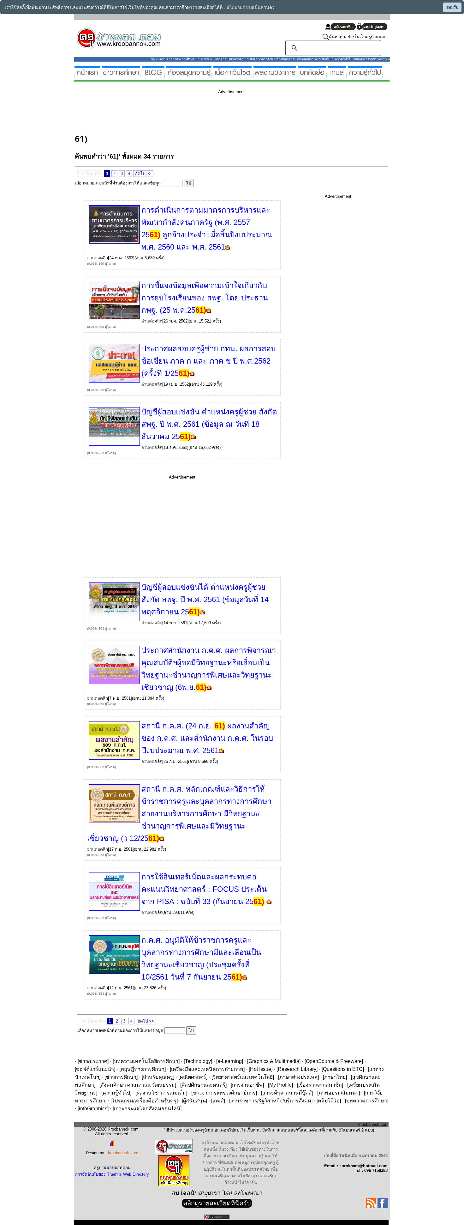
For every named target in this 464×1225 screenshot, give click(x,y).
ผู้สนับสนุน (194, 1100)
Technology (198, 1061)
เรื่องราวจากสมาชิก (320, 1085)
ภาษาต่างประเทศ (298, 1077)
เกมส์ (218, 1100)
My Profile (280, 1085)
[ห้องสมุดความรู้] (189, 75)
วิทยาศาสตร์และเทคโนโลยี (243, 1077)
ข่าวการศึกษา (121, 1077)
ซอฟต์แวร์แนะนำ (95, 1069)
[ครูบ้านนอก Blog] (153, 75)
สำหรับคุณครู (158, 1077)
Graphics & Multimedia (273, 1061)
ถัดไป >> (143, 173)
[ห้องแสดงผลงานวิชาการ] (274, 75)
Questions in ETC (343, 1069)
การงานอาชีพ (247, 1085)
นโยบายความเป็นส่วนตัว (250, 7)
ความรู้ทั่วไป (116, 1092)
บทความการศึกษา (366, 1100)
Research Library (297, 1069)
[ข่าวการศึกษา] (121, 75)
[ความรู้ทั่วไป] (365, 75)
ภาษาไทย (335, 1077)
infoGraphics (93, 1108)
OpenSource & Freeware (334, 1061)
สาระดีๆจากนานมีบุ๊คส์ (287, 1092)
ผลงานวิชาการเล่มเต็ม (161, 1092)
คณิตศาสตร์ (193, 1077)
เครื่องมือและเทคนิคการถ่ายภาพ (207, 1069)
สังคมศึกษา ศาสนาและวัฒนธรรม (138, 1085)
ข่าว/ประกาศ (93, 1061)
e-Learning (229, 1061)
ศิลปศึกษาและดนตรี (203, 1085)
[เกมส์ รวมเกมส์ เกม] (337, 75)
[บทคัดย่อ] (312, 75)
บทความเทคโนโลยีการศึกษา (146, 1061)
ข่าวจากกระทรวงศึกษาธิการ (224, 1092)
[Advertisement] (190, 113)
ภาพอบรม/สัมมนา (338, 1092)
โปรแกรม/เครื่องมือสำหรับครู (144, 1100)
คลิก (104, 258)
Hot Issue (260, 1069)
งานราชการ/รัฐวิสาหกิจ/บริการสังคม (270, 1100)
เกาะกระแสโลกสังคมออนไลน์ (147, 1108)
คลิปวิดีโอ (329, 1100)
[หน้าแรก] (87, 75)
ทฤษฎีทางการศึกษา (142, 1069)
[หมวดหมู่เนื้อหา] (232, 75)
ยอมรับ (452, 7)
